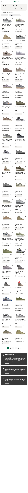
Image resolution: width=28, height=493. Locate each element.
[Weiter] (20, 348)
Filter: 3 (4, 15)
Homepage (3, 12)
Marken (8, 12)
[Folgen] (12, 18)
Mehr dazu (15, 363)
